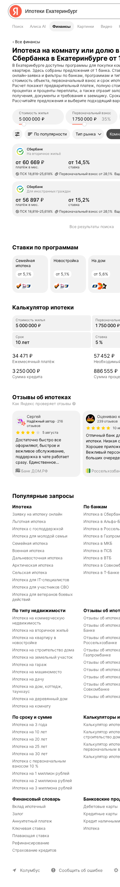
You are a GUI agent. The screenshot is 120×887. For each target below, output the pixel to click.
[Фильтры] (17, 134)
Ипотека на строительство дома (43, 649)
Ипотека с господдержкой (37, 528)
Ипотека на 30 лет (29, 753)
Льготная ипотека (29, 521)
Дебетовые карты (100, 806)
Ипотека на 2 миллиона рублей (42, 780)
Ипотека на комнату (31, 706)
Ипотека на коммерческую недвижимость (39, 620)
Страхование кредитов (34, 850)
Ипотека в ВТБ (97, 557)
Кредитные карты (100, 813)
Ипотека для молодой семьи (39, 536)
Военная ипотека (28, 550)
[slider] (24, 124)
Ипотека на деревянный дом (40, 698)
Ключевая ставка (28, 828)
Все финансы (27, 41)
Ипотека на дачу (28, 679)
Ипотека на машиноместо (37, 671)
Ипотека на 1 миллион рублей (40, 773)
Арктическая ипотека (32, 565)
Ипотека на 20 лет (29, 739)
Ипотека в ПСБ (97, 550)
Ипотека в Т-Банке (101, 572)
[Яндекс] (15, 11)
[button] (47, 134)
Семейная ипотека (30, 543)
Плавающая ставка (30, 835)
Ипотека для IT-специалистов (40, 579)
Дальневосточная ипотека (37, 557)
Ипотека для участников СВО (40, 587)
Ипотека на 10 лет (29, 731)
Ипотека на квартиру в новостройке (34, 640)
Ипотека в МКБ (97, 543)
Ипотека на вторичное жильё (40, 630)
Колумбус (30, 870)
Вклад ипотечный (28, 806)
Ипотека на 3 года (29, 724)
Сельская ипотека (29, 572)
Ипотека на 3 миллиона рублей (42, 787)
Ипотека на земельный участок (42, 657)
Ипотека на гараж (29, 664)
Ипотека (91, 828)
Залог (17, 813)
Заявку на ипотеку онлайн (37, 514)
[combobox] (69, 11)
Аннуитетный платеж (32, 821)
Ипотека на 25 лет (29, 746)
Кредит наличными (101, 821)
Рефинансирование (30, 842)
